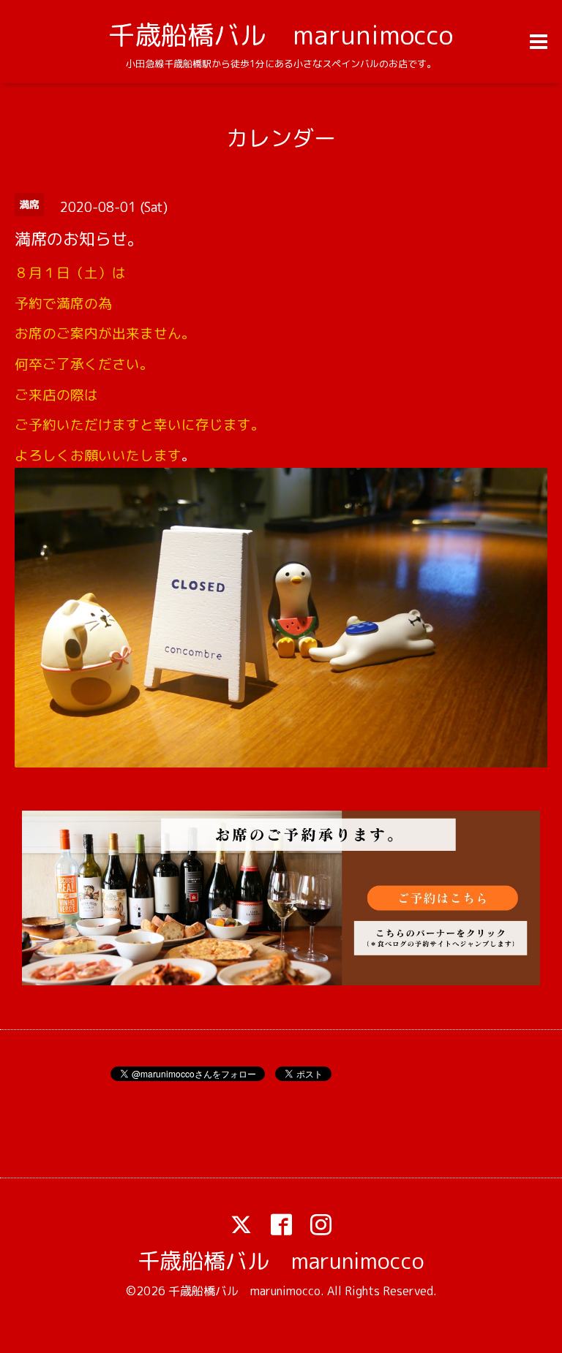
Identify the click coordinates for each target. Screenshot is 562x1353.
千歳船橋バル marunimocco (280, 34)
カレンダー (281, 138)
